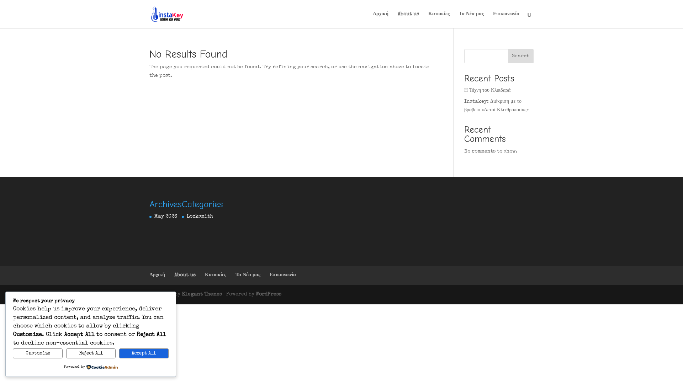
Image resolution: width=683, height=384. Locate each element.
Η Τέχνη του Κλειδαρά (487, 90)
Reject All (91, 353)
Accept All (144, 353)
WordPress (268, 294)
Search (521, 56)
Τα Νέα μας (471, 14)
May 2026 (165, 216)
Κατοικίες (439, 14)
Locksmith (200, 216)
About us (408, 14)
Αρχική (380, 14)
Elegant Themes (202, 294)
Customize (38, 353)
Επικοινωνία (506, 14)
